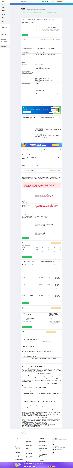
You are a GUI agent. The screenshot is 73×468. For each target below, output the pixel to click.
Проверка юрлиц (41, 438)
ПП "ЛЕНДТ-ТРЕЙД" (23, 433)
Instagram (16, 442)
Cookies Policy (17, 456)
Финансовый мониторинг (43, 441)
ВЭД (3, 21)
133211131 (48, 295)
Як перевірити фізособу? (42, 456)
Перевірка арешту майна (43, 460)
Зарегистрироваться (27, 111)
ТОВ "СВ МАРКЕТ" (23, 432)
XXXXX (37, 249)
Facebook (16, 438)
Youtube (16, 441)
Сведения (3, 11)
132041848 (48, 288)
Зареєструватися (51, 466)
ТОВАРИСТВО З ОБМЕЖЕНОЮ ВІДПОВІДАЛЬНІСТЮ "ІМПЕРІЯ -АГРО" (44, 133)
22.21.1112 (23, 321)
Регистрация (60, 1)
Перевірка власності (42, 442)
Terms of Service (17, 452)
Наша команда (28, 441)
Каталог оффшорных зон (30, 457)
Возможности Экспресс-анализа (33, 34)
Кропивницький (31, 426)
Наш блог (27, 448)
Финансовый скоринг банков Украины (43, 450)
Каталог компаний (29, 453)
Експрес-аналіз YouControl (43, 448)
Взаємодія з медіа (29, 442)
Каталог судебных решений (30, 456)
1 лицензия (36, 165)
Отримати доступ (54, 170)
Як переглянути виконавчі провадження (43, 455)
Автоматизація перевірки (43, 445)
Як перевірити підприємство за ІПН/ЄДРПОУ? (43, 458)
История (3, 10)
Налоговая (3, 17)
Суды (3, 14)
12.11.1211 (23, 313)
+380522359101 (44, 104)
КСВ (27, 449)
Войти (53, 1)
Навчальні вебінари (29, 445)
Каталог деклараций (29, 461)
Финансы (3, 7)
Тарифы (27, 438)
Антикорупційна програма (19, 459)
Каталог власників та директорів (29, 459)
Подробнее (55, 77)
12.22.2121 (23, 318)
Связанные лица (4, 20)
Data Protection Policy (18, 455)
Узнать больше (56, 144)
